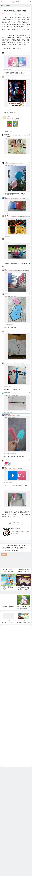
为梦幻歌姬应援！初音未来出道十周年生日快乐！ (23, 571)
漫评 (7, 5)
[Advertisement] (16, 696)
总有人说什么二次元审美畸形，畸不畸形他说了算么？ (8, 608)
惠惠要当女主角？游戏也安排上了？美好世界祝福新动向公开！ (23, 589)
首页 (3, 5)
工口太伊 (7, 545)
